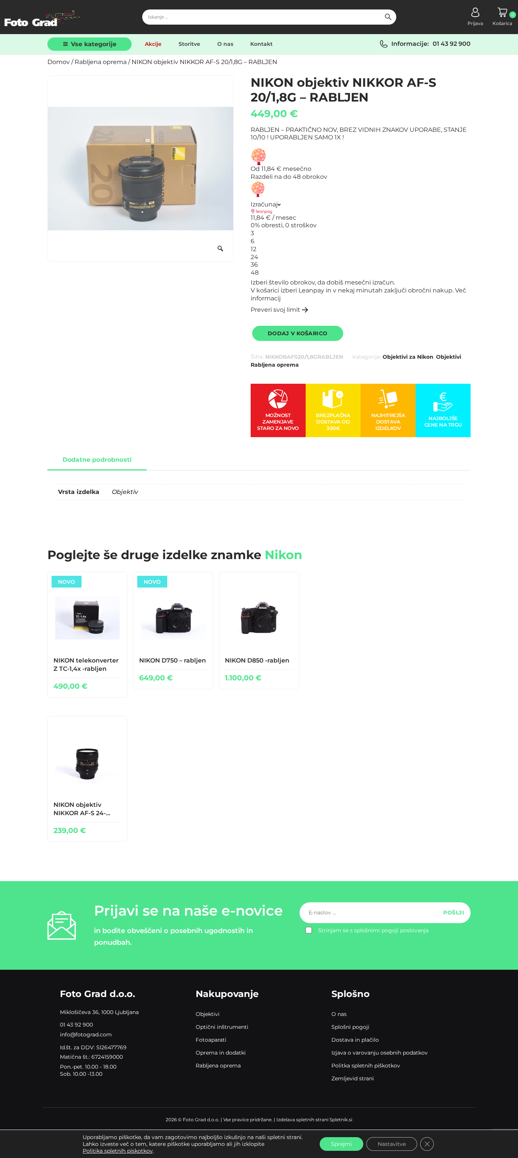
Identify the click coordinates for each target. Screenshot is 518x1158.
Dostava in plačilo (355, 1039)
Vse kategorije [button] (93, 44)
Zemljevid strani (352, 1078)
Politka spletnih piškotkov (365, 1065)
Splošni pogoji (350, 1027)
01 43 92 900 (452, 43)
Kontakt (261, 44)
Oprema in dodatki (221, 1052)
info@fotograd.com (86, 1034)
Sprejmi (341, 1144)
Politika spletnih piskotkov (118, 1150)
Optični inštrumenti (222, 1027)
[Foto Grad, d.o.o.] (42, 17)
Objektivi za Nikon (408, 356)
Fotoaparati (211, 1039)
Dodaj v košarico (298, 333)
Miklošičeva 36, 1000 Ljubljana (99, 1012)
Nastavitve (392, 1144)
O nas (225, 44)
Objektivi (448, 356)
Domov (58, 62)
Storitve (189, 44)
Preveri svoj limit (275, 309)
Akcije (153, 44)
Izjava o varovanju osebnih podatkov (379, 1052)
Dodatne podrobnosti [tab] (97, 459)
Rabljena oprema (101, 62)
